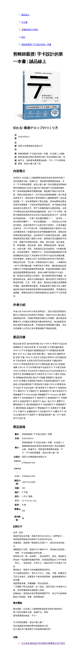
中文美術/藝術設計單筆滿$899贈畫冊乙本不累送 (43, 643)
